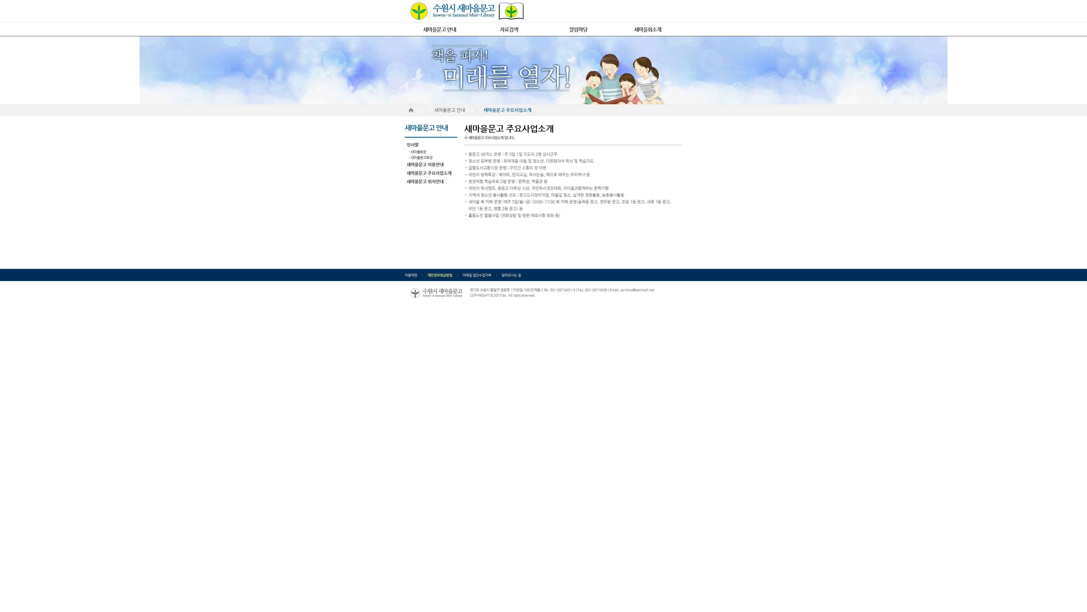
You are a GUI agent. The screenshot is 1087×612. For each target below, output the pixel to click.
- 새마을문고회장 (421, 158)
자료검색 (509, 29)
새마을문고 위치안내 (425, 181)
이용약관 (411, 275)
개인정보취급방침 (439, 275)
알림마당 (578, 29)
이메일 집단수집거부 (477, 275)
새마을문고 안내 (439, 29)
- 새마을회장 (417, 152)
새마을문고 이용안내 (425, 164)
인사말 (413, 144)
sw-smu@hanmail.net (637, 290)
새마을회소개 (647, 29)
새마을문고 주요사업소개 (429, 173)
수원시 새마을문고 (467, 11)
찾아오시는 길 (511, 275)
